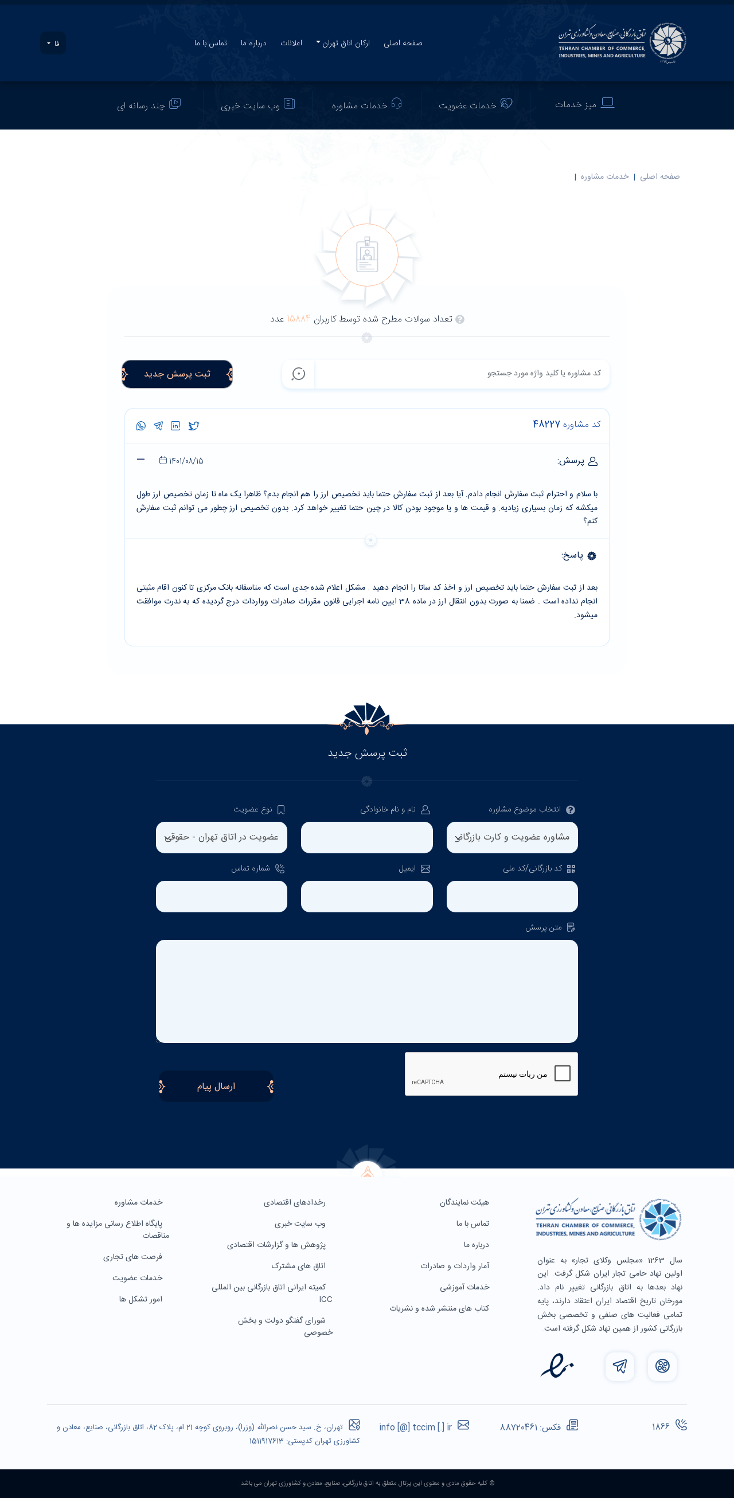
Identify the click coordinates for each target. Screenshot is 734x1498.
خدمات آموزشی (465, 1288)
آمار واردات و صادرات (455, 1266)
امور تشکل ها (142, 1300)
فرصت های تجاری (134, 1257)
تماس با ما (210, 43)
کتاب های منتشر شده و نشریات (440, 1309)
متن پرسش (544, 928)
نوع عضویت (254, 810)
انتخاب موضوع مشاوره (526, 810)
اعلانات (291, 43)
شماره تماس (251, 869)
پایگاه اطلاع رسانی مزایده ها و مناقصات (118, 1230)
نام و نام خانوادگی (389, 810)
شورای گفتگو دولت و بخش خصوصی (285, 1327)
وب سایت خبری (250, 106)
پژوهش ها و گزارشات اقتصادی (277, 1245)
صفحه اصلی (403, 43)
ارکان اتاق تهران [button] (346, 43)
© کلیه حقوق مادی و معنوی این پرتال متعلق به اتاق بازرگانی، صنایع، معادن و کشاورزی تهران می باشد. (367, 1484)
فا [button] (55, 44)
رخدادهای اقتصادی (296, 1203)
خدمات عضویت (468, 106)
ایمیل (408, 869)
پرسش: (375, 461)
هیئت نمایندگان (465, 1203)
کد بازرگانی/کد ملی (533, 869)
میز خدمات (575, 105)
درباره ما (254, 43)
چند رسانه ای (141, 106)
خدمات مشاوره (360, 106)
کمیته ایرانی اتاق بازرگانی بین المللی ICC (272, 1294)
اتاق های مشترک (300, 1266)
